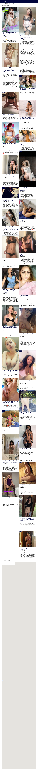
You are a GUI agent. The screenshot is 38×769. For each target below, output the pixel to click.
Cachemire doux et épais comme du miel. (26, 381)
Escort (3, 3)
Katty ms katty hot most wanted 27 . (26, 548)
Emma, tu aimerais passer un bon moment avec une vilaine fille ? (27, 118)
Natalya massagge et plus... (9, 114)
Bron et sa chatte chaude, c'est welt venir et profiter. (10, 402)
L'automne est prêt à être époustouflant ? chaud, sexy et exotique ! (10, 291)
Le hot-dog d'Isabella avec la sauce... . (27, 143)
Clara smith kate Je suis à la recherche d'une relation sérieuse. (26, 37)
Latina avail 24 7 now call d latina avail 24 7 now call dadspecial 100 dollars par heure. (9, 69)
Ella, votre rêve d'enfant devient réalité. (27, 254)
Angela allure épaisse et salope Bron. (10, 498)
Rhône (10, 3)
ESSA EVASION (4, 1)
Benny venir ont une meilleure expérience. (10, 144)
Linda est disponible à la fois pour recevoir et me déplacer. (27, 334)
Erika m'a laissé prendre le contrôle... (26, 449)
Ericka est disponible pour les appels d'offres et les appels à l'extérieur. (27, 519)
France (6, 3)
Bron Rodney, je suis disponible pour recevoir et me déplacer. (10, 461)
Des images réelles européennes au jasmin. (8, 199)
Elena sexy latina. (7, 427)
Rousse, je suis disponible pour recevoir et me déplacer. (10, 371)
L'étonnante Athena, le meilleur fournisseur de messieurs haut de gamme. (27, 189)
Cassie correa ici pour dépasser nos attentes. (27, 89)
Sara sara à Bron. (7, 259)
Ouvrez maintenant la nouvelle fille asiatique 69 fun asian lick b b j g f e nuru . (10, 34)
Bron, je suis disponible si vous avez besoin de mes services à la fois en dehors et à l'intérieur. (10, 228)
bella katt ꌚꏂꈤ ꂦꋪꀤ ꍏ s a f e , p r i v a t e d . (27, 413)
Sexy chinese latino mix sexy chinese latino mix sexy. (10, 175)
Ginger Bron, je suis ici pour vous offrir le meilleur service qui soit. (10, 327)
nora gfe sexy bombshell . (26, 220)
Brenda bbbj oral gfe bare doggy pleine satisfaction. (26, 485)
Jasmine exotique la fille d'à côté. (26, 296)
